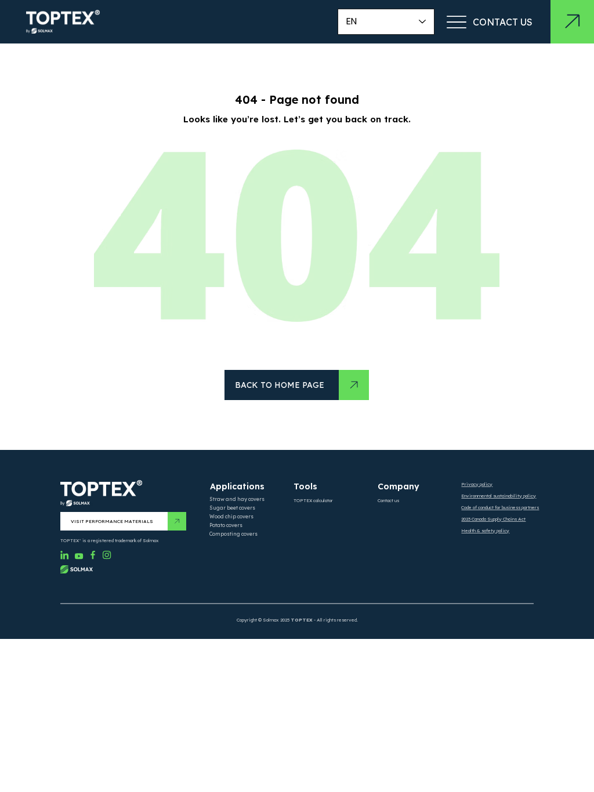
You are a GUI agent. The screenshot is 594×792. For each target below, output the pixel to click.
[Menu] (456, 22)
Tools (305, 486)
